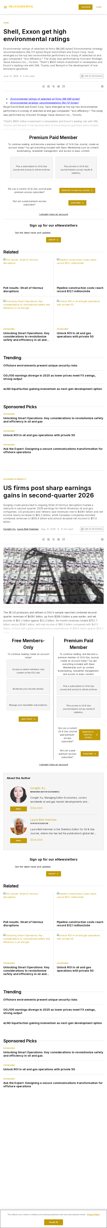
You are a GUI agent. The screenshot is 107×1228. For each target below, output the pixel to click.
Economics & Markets (14, 479)
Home (6, 23)
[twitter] (53, 86)
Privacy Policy (93, 1215)
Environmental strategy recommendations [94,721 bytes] (44, 102)
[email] (63, 86)
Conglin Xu (9, 529)
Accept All (53, 1222)
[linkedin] (48, 86)
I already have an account (53, 214)
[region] (53, 1219)
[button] (5, 7)
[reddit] (58, 86)
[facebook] (43, 86)
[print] (102, 86)
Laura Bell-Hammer (28, 529)
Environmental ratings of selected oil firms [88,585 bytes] (45, 98)
